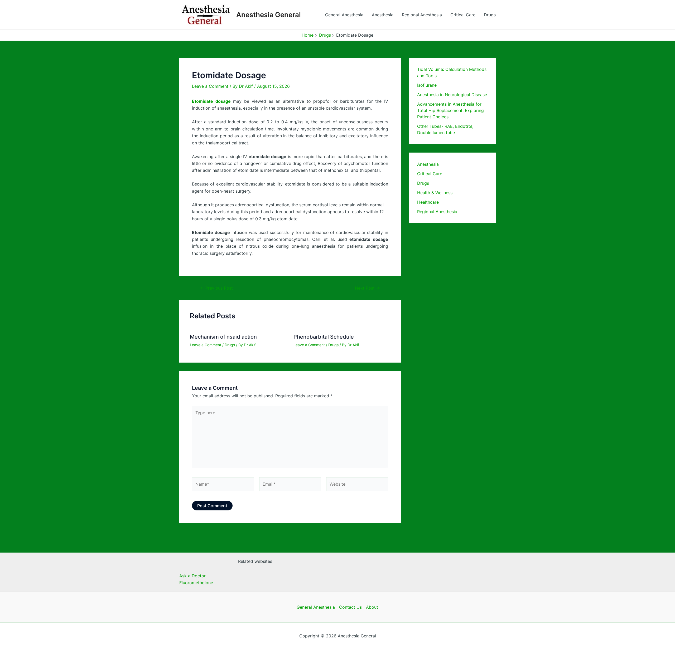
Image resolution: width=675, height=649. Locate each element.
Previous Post (216, 288)
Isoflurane (427, 85)
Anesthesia (382, 14)
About (372, 607)
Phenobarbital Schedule (323, 337)
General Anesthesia (344, 14)
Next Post (367, 288)
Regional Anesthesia (422, 14)
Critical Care (462, 14)
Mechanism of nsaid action (223, 337)
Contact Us (350, 607)
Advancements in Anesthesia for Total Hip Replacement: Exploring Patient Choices (450, 110)
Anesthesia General (268, 15)
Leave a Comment (210, 86)
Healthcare (428, 202)
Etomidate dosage (211, 101)
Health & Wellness (434, 192)
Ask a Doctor (192, 575)
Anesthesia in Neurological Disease (452, 94)
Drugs (490, 14)
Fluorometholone (196, 582)
